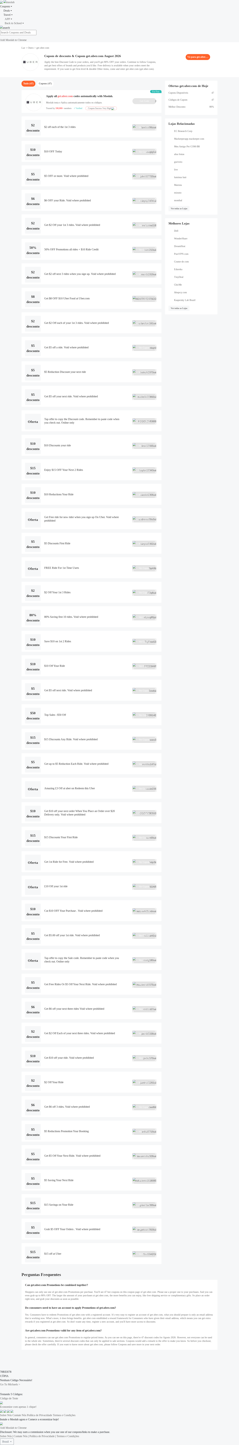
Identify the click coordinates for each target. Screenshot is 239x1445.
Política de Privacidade (39, 1415)
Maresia (178, 185)
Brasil (5, 1441)
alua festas (179, 154)
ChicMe (178, 284)
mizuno (177, 192)
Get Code (148, 101)
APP (7, 18)
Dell (176, 231)
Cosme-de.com (181, 261)
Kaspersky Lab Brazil (184, 300)
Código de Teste (9, 1398)
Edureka (178, 269)
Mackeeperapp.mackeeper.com (189, 139)
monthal (178, 200)
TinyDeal (178, 277)
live (176, 169)
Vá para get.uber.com (197, 57)
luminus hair (180, 177)
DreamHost (179, 246)
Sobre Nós (6, 1415)
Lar (24, 48)
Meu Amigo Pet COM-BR (187, 146)
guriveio (178, 162)
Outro (31, 48)
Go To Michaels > (10, 1384)
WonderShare (180, 238)
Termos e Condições (64, 1415)
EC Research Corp (183, 131)
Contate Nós (19, 1415)
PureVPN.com (181, 254)
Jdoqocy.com (180, 292)
